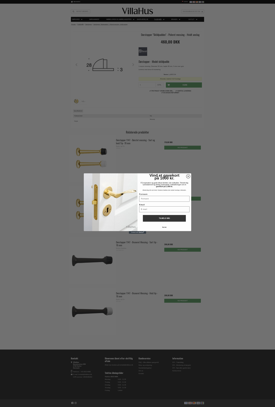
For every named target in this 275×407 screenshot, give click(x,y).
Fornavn (143, 194)
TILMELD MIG (164, 218)
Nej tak (164, 227)
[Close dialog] (188, 176)
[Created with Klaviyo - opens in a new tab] (137, 232)
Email (142, 205)
